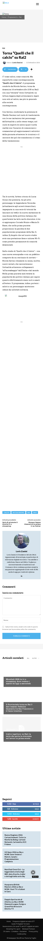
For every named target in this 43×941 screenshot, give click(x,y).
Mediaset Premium (28, 929)
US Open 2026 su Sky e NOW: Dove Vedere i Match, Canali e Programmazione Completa (14, 857)
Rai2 (35, 512)
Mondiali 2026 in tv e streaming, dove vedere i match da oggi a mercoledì (18, 681)
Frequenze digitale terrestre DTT (24, 921)
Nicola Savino (18, 512)
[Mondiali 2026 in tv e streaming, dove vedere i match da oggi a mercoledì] (21, 674)
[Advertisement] (21, 169)
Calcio (9, 674)
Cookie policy (21, 934)
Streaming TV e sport (13, 929)
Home (4, 17)
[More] (31, 69)
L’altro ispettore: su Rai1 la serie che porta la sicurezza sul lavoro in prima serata (19, 736)
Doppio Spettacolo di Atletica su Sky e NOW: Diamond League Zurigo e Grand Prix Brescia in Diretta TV (15, 904)
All (28, 658)
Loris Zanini (17, 62)
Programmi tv (13, 17)
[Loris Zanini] (5, 62)
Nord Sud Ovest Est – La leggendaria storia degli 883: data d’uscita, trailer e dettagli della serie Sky (15, 873)
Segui (37, 809)
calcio (6, 512)
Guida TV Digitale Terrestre (20, 924)
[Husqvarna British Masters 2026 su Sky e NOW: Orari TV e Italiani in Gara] (33, 887)
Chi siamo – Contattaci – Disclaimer (15, 931)
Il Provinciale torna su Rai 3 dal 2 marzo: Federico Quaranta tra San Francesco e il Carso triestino (19, 707)
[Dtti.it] (16, 5)
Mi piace (36, 804)
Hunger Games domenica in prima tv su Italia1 (32, 524)
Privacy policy (33, 931)
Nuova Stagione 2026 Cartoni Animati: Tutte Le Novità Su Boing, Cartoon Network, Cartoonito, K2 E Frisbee (15, 839)
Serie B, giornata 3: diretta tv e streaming (10, 524)
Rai (20, 17)
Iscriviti (36, 819)
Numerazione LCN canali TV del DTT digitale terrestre (21, 926)
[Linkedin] (21, 575)
